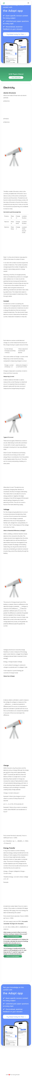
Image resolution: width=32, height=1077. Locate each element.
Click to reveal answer (12, 936)
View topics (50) (16, 77)
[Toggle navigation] (28, 2)
